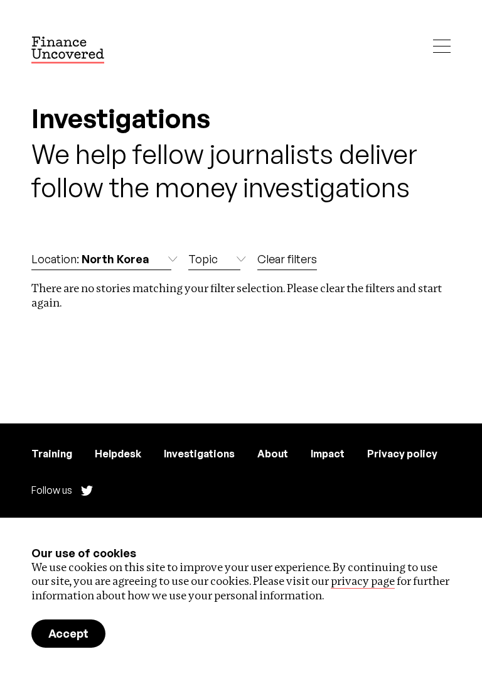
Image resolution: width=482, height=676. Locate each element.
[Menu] (442, 46)
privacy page (363, 581)
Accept (68, 633)
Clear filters (287, 259)
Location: (90, 259)
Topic (203, 259)
